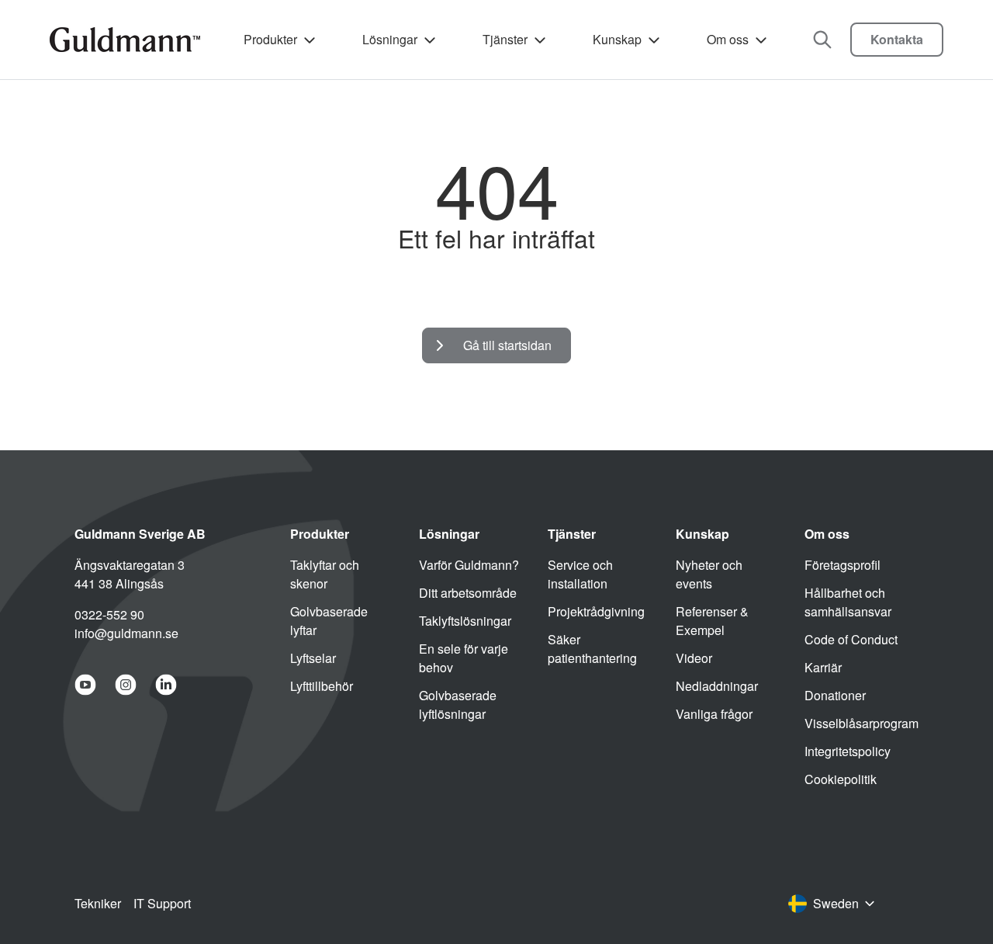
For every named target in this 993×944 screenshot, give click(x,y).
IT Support (162, 903)
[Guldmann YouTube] (85, 685)
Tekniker (97, 903)
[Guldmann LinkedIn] (166, 685)
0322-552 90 (109, 614)
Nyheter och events (709, 574)
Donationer (835, 695)
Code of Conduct (851, 639)
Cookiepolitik (840, 779)
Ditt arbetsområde (468, 593)
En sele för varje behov (463, 658)
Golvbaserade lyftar (329, 620)
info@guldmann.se (126, 633)
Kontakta (896, 39)
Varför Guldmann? (469, 565)
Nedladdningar (717, 686)
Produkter (270, 39)
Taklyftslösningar (465, 621)
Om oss (728, 39)
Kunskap (617, 39)
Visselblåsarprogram (861, 723)
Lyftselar (313, 658)
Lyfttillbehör (321, 686)
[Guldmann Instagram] (126, 685)
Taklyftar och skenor (324, 574)
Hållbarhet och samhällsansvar (847, 602)
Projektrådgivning (596, 611)
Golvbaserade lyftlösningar (457, 704)
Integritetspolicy (847, 751)
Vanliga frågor (714, 714)
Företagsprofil (842, 565)
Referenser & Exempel (712, 620)
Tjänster (505, 39)
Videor (694, 658)
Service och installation (580, 574)
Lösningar (389, 39)
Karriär (823, 667)
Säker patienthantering (592, 648)
